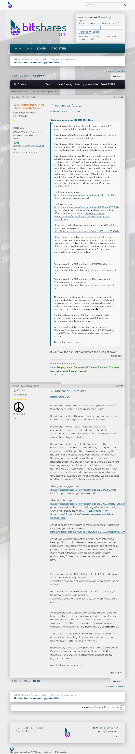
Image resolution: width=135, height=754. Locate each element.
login (109, 17)
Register (58, 48)
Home (18, 48)
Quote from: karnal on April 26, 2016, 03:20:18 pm (72, 120)
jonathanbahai (30, 152)
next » (121, 71)
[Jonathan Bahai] (17, 142)
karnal (21, 390)
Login (41, 48)
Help (29, 48)
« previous (112, 71)
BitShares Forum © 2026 (105, 727)
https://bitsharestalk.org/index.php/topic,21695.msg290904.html (88, 231)
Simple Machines (26, 731)
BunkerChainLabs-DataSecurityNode (29, 106)
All (29, 75)
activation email (109, 23)
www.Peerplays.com (61, 367)
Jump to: (85, 707)
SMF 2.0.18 (22, 727)
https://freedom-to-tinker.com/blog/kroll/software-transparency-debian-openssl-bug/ (82, 216)
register (82, 20)
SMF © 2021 (36, 727)
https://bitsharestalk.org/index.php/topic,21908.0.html (83, 195)
